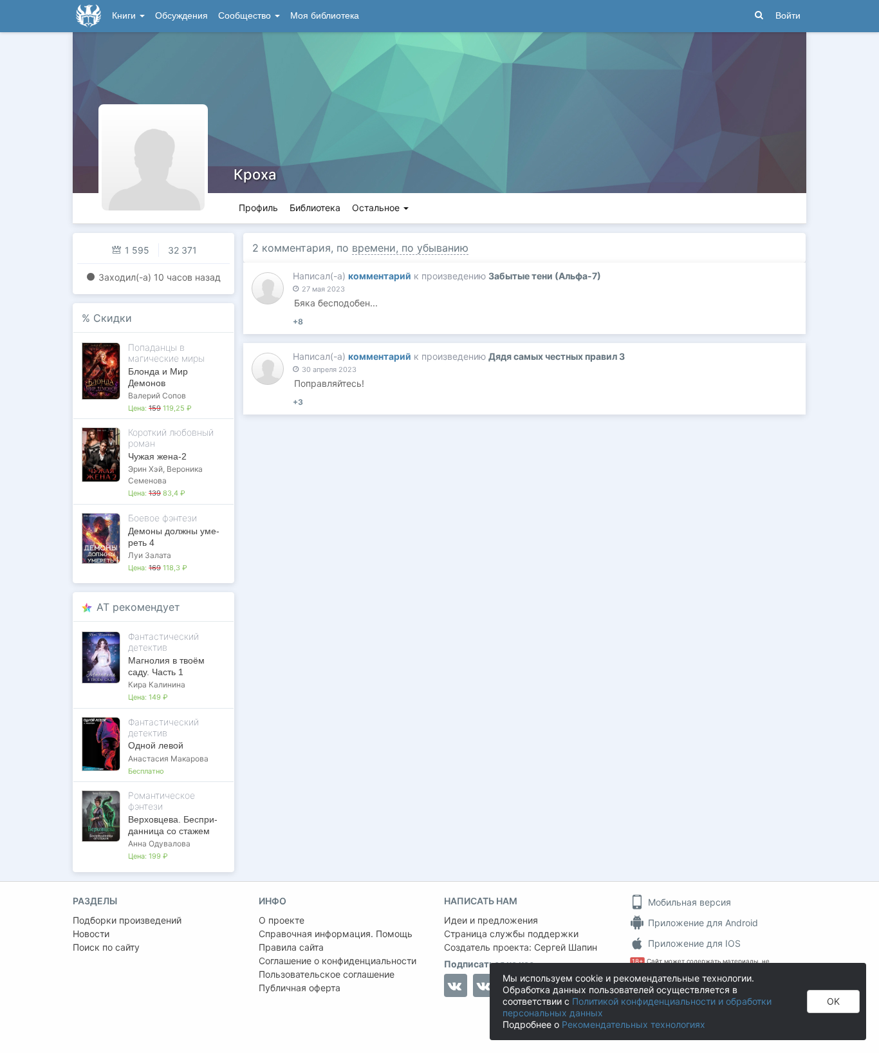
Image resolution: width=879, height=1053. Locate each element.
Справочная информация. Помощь (335, 933)
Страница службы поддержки (511, 933)
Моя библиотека (324, 16)
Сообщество (245, 16)
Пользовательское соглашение (326, 974)
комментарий (379, 275)
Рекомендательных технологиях (633, 1024)
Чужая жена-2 (157, 456)
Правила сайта (291, 947)
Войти (787, 16)
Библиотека (315, 207)
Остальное (377, 207)
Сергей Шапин (565, 947)
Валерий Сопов (157, 395)
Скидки (112, 318)
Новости (91, 933)
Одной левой (155, 745)
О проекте (281, 920)
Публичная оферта (299, 987)
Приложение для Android (701, 922)
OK (833, 1001)
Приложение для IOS (693, 943)
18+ (637, 961)
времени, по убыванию (410, 247)
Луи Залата (149, 555)
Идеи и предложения (491, 920)
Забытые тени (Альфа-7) (544, 275)
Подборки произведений (127, 920)
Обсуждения (181, 16)
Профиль (258, 207)
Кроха (255, 174)
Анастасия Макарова (168, 758)
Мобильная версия (688, 902)
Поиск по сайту (106, 947)
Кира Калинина (156, 684)
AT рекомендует (138, 607)
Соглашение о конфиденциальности (337, 960)
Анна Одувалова (159, 843)
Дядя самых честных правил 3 (556, 356)
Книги (125, 16)
